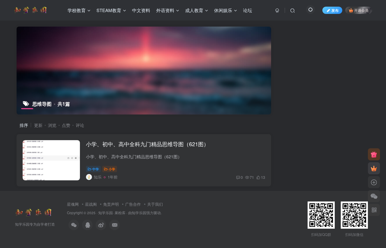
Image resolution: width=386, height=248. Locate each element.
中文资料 (141, 10)
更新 (38, 125)
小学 (112, 168)
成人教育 (194, 10)
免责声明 (111, 204)
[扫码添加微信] (374, 196)
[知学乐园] (33, 212)
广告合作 (133, 204)
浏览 (52, 125)
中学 (95, 168)
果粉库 (120, 212)
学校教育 (77, 10)
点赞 (66, 125)
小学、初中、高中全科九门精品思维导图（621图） (147, 144)
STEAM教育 (108, 10)
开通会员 (361, 10)
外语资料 (165, 10)
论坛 (247, 10)
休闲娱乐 (223, 10)
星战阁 (91, 204)
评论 (80, 125)
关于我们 (155, 204)
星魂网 (73, 204)
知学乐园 (105, 212)
